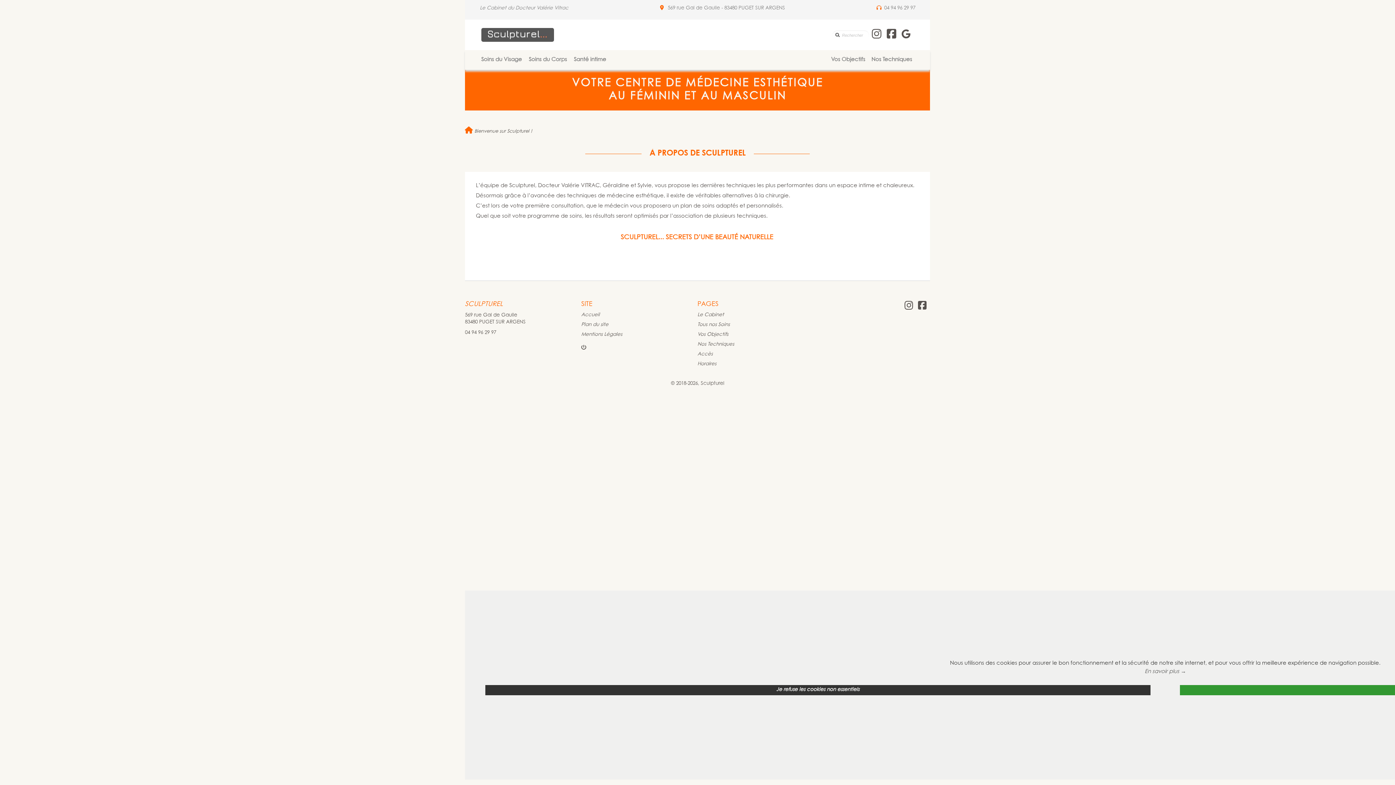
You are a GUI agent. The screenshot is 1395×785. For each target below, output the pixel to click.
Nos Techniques (892, 60)
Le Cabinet (711, 315)
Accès (705, 354)
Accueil (590, 315)
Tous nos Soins (714, 324)
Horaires (707, 364)
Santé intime (590, 60)
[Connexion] (583, 348)
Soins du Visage (501, 60)
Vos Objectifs (848, 60)
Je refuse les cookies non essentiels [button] (818, 689)
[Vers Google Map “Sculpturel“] (662, 8)
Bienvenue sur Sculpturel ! (502, 131)
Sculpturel (484, 304)
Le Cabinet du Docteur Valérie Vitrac (524, 8)
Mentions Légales (601, 334)
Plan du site (594, 324)
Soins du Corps (548, 60)
